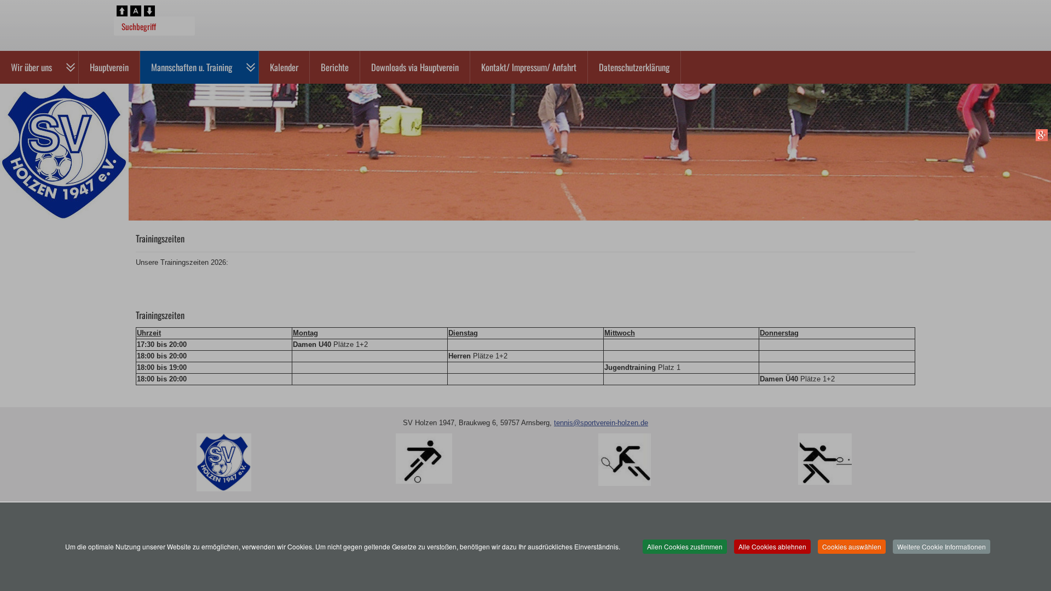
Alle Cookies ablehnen (772, 546)
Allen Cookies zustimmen (685, 546)
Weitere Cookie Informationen (941, 546)
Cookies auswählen (851, 546)
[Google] (1041, 135)
